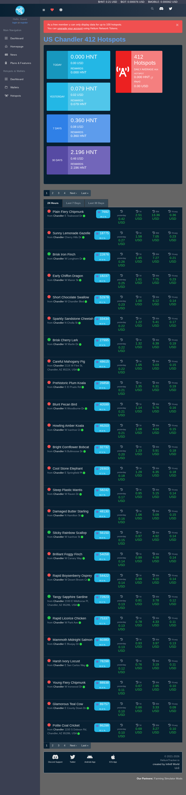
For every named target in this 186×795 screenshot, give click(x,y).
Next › (73, 193)
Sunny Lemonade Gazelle (71, 233)
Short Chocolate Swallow (71, 297)
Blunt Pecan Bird (65, 404)
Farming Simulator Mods (168, 778)
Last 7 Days (73, 203)
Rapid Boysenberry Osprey (72, 575)
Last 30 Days (96, 203)
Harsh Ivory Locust (66, 661)
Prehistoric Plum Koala (69, 383)
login (14, 22)
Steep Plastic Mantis (67, 490)
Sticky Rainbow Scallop (70, 533)
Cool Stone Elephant (68, 468)
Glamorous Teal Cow (68, 704)
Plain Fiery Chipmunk (68, 212)
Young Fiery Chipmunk (69, 682)
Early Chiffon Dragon (68, 276)
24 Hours (52, 203)
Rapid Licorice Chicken (69, 618)
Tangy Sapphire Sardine (70, 597)
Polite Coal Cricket (66, 725)
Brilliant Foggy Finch (67, 554)
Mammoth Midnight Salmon (72, 640)
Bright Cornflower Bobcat (71, 447)
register (24, 22)
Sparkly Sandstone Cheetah (73, 319)
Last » (84, 193)
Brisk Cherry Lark (65, 340)
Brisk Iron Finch (64, 254)
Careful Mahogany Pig (69, 361)
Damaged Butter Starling (70, 511)
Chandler (58, 215)
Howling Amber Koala (68, 425)
